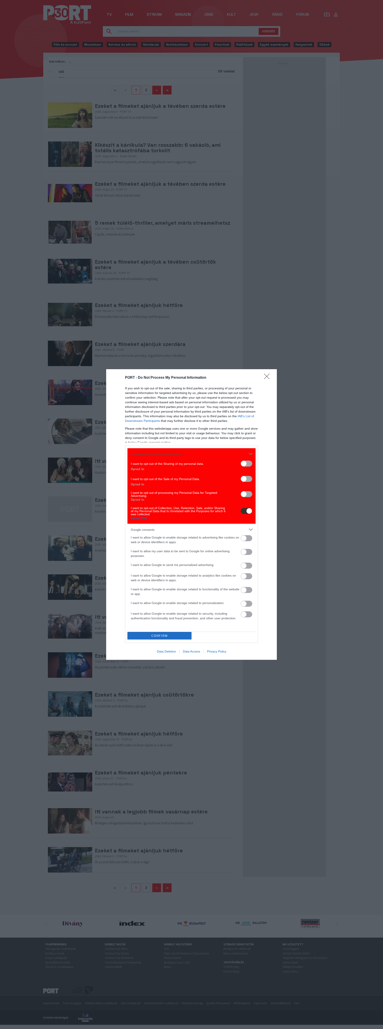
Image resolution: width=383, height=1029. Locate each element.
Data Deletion (166, 651)
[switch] (246, 464)
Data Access (191, 651)
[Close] (268, 378)
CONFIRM (159, 635)
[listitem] (191, 454)
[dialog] (191, 514)
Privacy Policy (216, 651)
